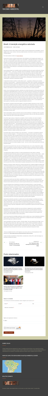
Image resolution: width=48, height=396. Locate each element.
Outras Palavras (20, 55)
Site (33, 303)
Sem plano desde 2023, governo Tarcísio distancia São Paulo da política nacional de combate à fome (13, 270)
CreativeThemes (22, 394)
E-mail (20, 303)
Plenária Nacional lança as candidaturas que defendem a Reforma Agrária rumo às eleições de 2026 (13, 288)
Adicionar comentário (9, 307)
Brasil (14, 47)
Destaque (18, 47)
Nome (6, 303)
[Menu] (45, 6)
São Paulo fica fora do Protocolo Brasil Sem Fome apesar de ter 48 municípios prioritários (34, 270)
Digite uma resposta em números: (10, 317)
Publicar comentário (9, 332)
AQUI (39, 388)
